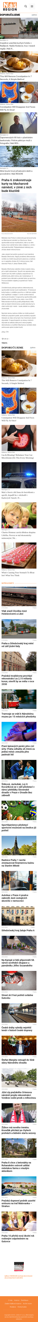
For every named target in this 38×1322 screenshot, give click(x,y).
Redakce (13, 1307)
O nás (10, 1300)
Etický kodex (22, 1307)
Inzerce (16, 1300)
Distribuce (24, 1300)
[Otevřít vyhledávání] (26, 6)
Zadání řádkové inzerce (13, 1304)
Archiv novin (27, 1304)
